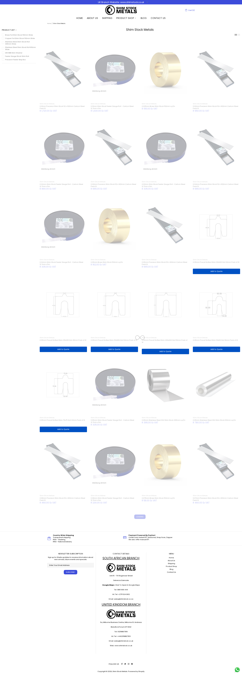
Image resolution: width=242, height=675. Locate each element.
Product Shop (171, 566)
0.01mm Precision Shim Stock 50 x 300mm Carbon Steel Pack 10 (62, 107)
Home (49, 23)
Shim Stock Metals (121, 10)
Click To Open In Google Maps (127, 585)
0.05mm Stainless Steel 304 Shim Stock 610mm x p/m (214, 420)
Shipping (171, 563)
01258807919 (123, 632)
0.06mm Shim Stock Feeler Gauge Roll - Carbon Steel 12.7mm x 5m (112, 499)
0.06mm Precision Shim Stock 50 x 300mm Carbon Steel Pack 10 (62, 499)
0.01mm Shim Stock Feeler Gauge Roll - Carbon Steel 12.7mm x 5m (112, 107)
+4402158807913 (124, 636)
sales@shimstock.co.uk (123, 641)
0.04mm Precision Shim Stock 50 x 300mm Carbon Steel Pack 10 (215, 185)
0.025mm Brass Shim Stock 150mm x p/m (158, 106)
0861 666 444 (122, 590)
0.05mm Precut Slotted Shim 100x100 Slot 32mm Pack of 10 (216, 262)
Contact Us (171, 572)
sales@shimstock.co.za (123, 599)
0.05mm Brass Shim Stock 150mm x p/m (107, 262)
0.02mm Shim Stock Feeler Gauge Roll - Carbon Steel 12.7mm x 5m (61, 185)
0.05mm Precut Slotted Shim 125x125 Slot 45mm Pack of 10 (63, 340)
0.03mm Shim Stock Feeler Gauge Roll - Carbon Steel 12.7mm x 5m (163, 185)
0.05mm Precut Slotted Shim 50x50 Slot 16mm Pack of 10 (215, 340)
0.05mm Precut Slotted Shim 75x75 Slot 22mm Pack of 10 (62, 420)
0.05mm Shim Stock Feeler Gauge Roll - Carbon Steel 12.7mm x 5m (112, 421)
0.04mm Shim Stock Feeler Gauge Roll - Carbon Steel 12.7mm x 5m (61, 263)
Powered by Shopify (136, 671)
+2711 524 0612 (124, 594)
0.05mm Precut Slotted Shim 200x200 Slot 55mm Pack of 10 (164, 341)
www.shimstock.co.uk (123, 646)
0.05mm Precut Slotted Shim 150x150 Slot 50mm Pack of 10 (114, 340)
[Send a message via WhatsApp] (237, 669)
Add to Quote (216, 271)
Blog (171, 569)
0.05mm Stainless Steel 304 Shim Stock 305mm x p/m (163, 420)
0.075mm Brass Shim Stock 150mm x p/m (158, 498)
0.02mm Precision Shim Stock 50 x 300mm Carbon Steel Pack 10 (215, 107)
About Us (171, 560)
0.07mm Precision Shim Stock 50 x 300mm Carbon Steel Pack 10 (215, 499)
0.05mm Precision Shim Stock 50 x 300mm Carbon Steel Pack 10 (164, 263)
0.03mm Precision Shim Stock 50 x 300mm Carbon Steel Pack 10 (113, 185)
